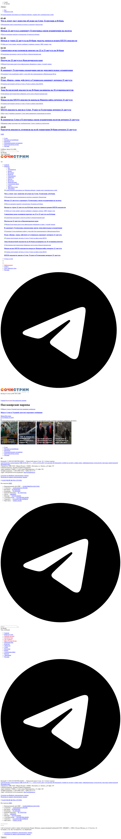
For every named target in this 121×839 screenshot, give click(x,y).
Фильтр (3, 7)
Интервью (11, 172)
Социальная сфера (13, 184)
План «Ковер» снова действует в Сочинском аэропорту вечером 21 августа (36, 80)
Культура (10, 174)
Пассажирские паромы (19, 400)
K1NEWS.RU (16, 489)
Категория (9, 400)
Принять (3, 837)
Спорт (10, 185)
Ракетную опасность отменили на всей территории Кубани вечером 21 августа (39, 129)
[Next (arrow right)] (3, 825)
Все (5, 10)
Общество (11, 177)
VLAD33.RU (16, 491)
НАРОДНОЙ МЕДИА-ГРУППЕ (12, 480)
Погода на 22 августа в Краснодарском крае (22, 60)
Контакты (7, 141)
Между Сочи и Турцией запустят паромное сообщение (21, 412)
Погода (10, 179)
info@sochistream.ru (29, 472)
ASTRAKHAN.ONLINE (20, 488)
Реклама (6, 146)
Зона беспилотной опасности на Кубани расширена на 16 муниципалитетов (37, 90)
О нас (6, 138)
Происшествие (12, 182)
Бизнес (10, 171)
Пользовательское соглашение (13, 143)
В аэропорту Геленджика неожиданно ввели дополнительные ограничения (37, 70)
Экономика (11, 188)
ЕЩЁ (2, 134)
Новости (6, 166)
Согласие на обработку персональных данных (15, 475)
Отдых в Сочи (8, 259)
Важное (6, 653)
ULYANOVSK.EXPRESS (20, 499)
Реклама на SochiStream (11, 140)
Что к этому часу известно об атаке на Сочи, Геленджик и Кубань (32, 21)
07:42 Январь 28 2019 (7, 417)
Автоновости (12, 169)
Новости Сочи (8, 11)
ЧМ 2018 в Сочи (13, 187)
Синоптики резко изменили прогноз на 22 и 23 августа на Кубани (32, 50)
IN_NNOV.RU (22, 492)
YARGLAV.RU (17, 500)
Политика (11, 180)
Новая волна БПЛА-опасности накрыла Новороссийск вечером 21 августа (37, 100)
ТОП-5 (6, 266)
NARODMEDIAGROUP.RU (31, 486)
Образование (12, 176)
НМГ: (10, 483)
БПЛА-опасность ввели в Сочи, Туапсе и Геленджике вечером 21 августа (36, 110)
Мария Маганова (6, 416)
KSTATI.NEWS (16, 496)
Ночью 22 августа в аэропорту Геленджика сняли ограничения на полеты (36, 31)
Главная (6, 165)
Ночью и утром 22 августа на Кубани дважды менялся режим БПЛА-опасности (39, 40)
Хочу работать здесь (10, 268)
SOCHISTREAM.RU (22, 497)
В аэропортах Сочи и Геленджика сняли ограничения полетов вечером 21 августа (40, 119)
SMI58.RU (13, 494)
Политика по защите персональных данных (14, 477)
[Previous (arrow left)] (1, 825)
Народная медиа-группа (11, 144)
